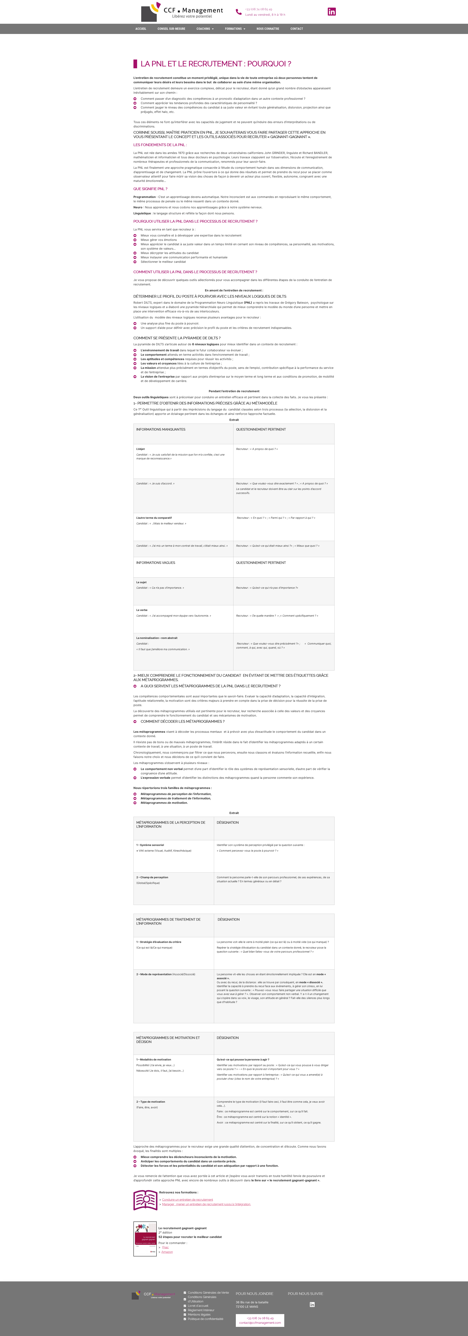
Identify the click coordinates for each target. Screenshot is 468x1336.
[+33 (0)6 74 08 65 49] (239, 12)
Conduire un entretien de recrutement (187, 1199)
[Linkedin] (312, 1304)
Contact (296, 28)
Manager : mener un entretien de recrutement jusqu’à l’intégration (206, 1204)
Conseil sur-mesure (171, 28)
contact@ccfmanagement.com (260, 1322)
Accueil (140, 28)
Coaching (203, 28)
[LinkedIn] (331, 11)
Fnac (165, 1247)
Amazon (167, 1252)
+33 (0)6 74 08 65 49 (258, 9)
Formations (233, 28)
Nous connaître (268, 28)
